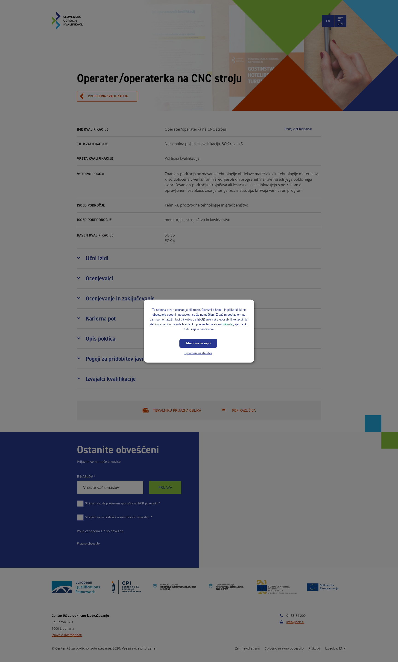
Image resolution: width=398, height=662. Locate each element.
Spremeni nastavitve (198, 353)
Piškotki (227, 324)
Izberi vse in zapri (198, 343)
